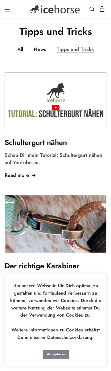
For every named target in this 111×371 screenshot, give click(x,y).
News (40, 49)
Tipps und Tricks (75, 49)
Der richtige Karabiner (42, 265)
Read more (17, 175)
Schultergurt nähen (36, 142)
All (20, 49)
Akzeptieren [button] (56, 354)
